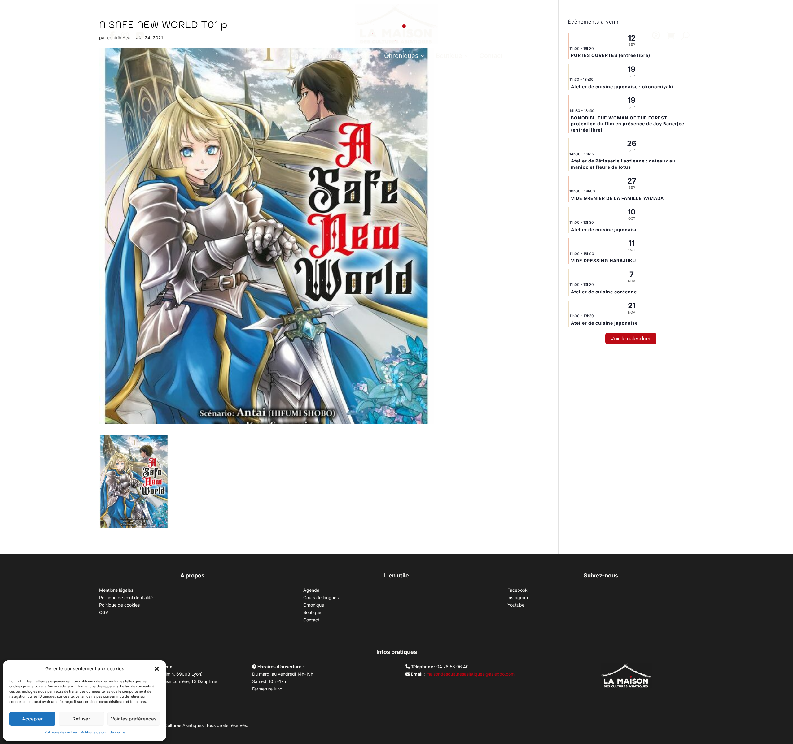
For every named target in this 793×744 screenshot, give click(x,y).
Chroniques (401, 55)
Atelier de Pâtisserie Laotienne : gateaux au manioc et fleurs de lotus (623, 164)
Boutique (449, 55)
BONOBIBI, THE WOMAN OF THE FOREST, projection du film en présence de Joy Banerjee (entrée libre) (627, 123)
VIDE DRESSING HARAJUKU (603, 260)
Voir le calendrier (630, 338)
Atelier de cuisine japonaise (605, 229)
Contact (491, 55)
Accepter (32, 719)
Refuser (81, 719)
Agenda (301, 55)
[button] (157, 669)
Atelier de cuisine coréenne (604, 291)
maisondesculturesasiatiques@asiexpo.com (470, 674)
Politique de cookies (61, 732)
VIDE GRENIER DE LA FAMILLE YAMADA (617, 198)
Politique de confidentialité (103, 732)
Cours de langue (348, 55)
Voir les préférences (133, 719)
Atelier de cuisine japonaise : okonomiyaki (622, 86)
